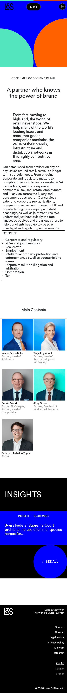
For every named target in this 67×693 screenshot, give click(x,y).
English (60, 663)
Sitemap (59, 632)
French (60, 673)
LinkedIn (59, 647)
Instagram (58, 652)
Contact (59, 627)
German (59, 668)
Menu (33, 6)
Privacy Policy (56, 642)
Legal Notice (56, 637)
